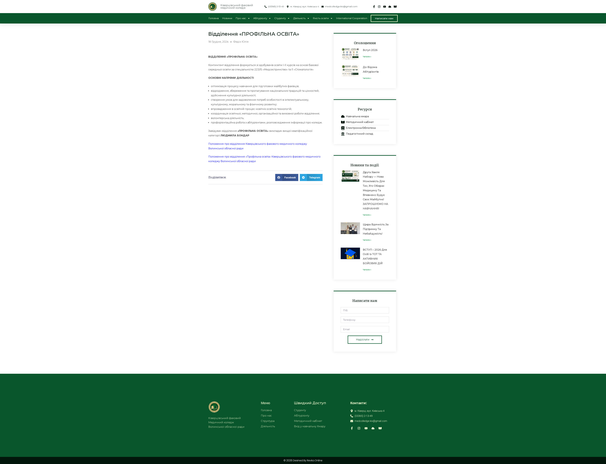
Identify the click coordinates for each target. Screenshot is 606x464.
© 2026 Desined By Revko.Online (303, 460)
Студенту (280, 18)
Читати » (367, 56)
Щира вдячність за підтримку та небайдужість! (376, 229)
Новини (227, 18)
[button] (286, 177)
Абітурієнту (260, 18)
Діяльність (299, 18)
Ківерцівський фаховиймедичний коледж (236, 6)
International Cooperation (351, 18)
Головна (213, 18)
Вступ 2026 (370, 50)
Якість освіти (321, 18)
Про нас (241, 18)
